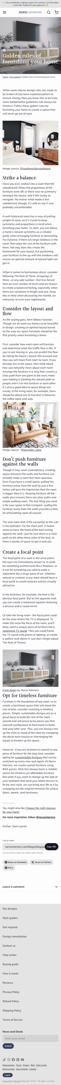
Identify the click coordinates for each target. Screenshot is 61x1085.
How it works (11, 973)
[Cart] (55, 12)
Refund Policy (11, 1001)
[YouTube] (22, 1059)
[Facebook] (13, 1059)
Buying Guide (9, 1069)
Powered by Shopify (11, 1081)
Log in (8, 1075)
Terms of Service (13, 1019)
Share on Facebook (17, 862)
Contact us (9, 945)
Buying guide (11, 964)
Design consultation (15, 936)
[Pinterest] (18, 1059)
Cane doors (9, 690)
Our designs (10, 908)
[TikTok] (4, 1059)
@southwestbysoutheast (35, 168)
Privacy (26, 1065)
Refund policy (9, 1065)
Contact (32, 1069)
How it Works (22, 1069)
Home (5, 77)
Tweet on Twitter (43, 862)
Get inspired (15, 77)
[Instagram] (8, 1059)
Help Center (41, 1065)
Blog (33, 1065)
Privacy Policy (11, 992)
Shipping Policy (12, 1010)
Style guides (10, 917)
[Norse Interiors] (30, 12)
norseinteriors (47, 817)
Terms (19, 1065)
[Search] (47, 12)
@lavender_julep (31, 449)
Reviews (8, 982)
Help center (10, 955)
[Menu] (6, 12)
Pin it (10, 868)
